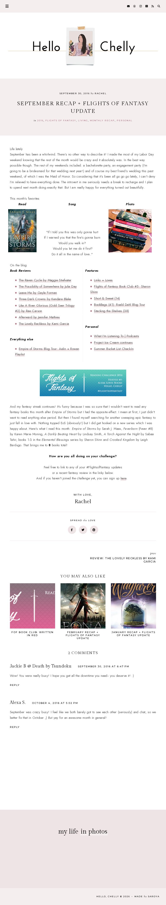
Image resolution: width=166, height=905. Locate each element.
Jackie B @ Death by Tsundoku (40, 666)
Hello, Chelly (107, 896)
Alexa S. (18, 702)
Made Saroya (147, 896)
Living (83, 120)
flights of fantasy (60, 120)
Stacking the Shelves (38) (111, 311)
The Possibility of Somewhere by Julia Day (48, 286)
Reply (15, 685)
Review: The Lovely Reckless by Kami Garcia (123, 557)
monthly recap (102, 120)
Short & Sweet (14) (107, 298)
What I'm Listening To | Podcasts (116, 336)
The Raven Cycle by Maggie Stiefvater (45, 280)
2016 (40, 120)
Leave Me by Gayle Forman (38, 292)
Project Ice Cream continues (113, 342)
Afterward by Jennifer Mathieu (39, 317)
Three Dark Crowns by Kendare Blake (45, 299)
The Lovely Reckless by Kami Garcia (44, 323)
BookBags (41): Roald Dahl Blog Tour (119, 304)
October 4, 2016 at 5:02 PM (55, 703)
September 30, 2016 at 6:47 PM (103, 666)
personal (124, 120)
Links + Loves (103, 280)
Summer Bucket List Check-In (114, 348)
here (123, 478)
